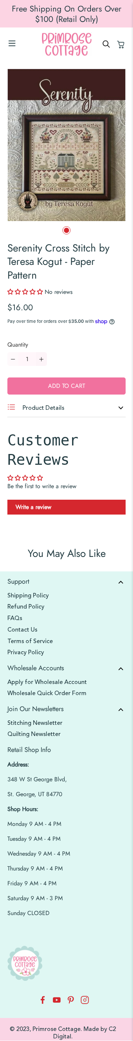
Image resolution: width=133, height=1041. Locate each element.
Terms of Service (30, 641)
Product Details (42, 407)
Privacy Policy (25, 652)
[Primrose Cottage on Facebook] (42, 1002)
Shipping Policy (28, 595)
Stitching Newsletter (34, 723)
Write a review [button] (33, 507)
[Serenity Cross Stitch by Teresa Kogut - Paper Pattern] (66, 145)
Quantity (17, 344)
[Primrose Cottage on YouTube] (56, 1002)
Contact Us (22, 629)
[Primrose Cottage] (66, 44)
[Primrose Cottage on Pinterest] (70, 1002)
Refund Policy (25, 606)
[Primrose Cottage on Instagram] (85, 1002)
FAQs (14, 618)
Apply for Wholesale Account (47, 682)
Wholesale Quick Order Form (46, 693)
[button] (26, 292)
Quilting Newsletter (34, 734)
